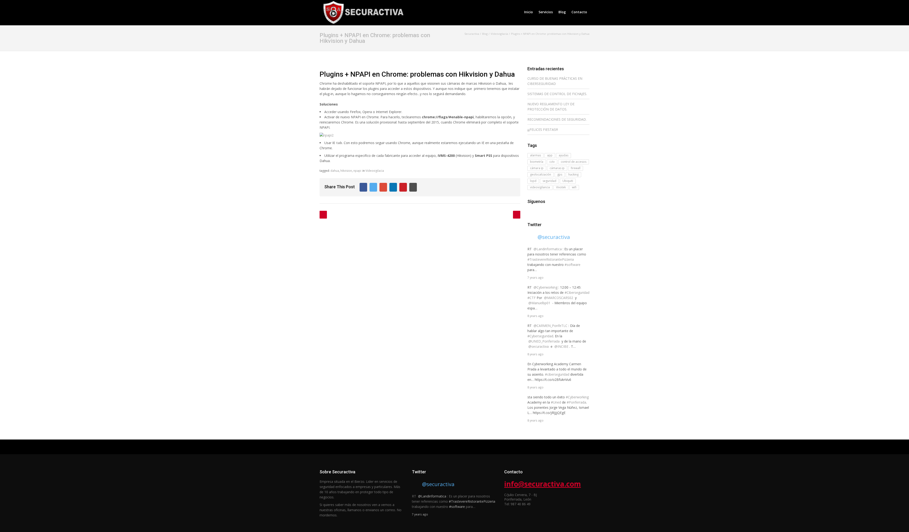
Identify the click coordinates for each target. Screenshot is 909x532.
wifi (574, 187)
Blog (562, 12)
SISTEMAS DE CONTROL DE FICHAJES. (557, 94)
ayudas (563, 155)
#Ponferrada (576, 402)
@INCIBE (561, 346)
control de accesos (573, 162)
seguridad (549, 181)
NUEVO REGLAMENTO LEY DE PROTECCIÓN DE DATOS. (551, 106)
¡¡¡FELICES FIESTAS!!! (542, 129)
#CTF (531, 297)
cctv (552, 162)
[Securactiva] (362, 12)
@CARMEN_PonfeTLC (550, 325)
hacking (573, 174)
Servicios (546, 12)
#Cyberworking (577, 397)
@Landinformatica (548, 249)
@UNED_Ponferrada (544, 341)
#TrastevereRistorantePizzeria (550, 259)
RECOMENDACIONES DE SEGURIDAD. (557, 119)
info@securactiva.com (542, 484)
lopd (533, 181)
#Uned (556, 402)
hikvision (346, 171)
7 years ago (535, 277)
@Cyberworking (545, 287)
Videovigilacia (374, 171)
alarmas (535, 155)
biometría (536, 162)
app (550, 155)
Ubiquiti (567, 181)
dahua (334, 171)
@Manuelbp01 (539, 303)
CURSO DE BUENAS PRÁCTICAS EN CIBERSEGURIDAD (554, 81)
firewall (575, 168)
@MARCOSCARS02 (558, 297)
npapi (357, 171)
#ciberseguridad (557, 374)
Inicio (528, 12)
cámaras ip (557, 168)
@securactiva (554, 236)
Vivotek (561, 187)
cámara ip (537, 168)
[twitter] (537, 211)
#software (572, 264)
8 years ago (535, 316)
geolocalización (540, 174)
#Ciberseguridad (577, 292)
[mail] (543, 211)
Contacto (579, 12)
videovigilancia (540, 187)
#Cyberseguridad (540, 336)
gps (559, 174)
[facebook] (530, 211)
